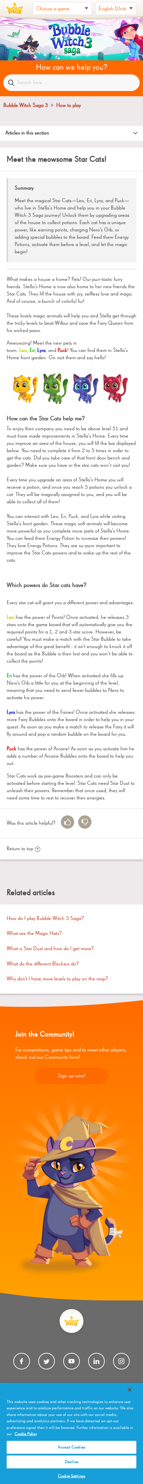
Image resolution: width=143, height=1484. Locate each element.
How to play (68, 105)
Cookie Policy (26, 1434)
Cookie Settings (71, 1476)
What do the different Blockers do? (43, 964)
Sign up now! (71, 1076)
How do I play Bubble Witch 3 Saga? (45, 918)
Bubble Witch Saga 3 (25, 105)
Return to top (20, 849)
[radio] (67, 822)
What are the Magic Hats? (34, 933)
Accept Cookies (71, 1447)
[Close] (130, 1390)
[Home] (14, 8)
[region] (71, 1433)
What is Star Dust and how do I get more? (50, 948)
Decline (71, 1462)
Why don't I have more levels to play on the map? (57, 979)
